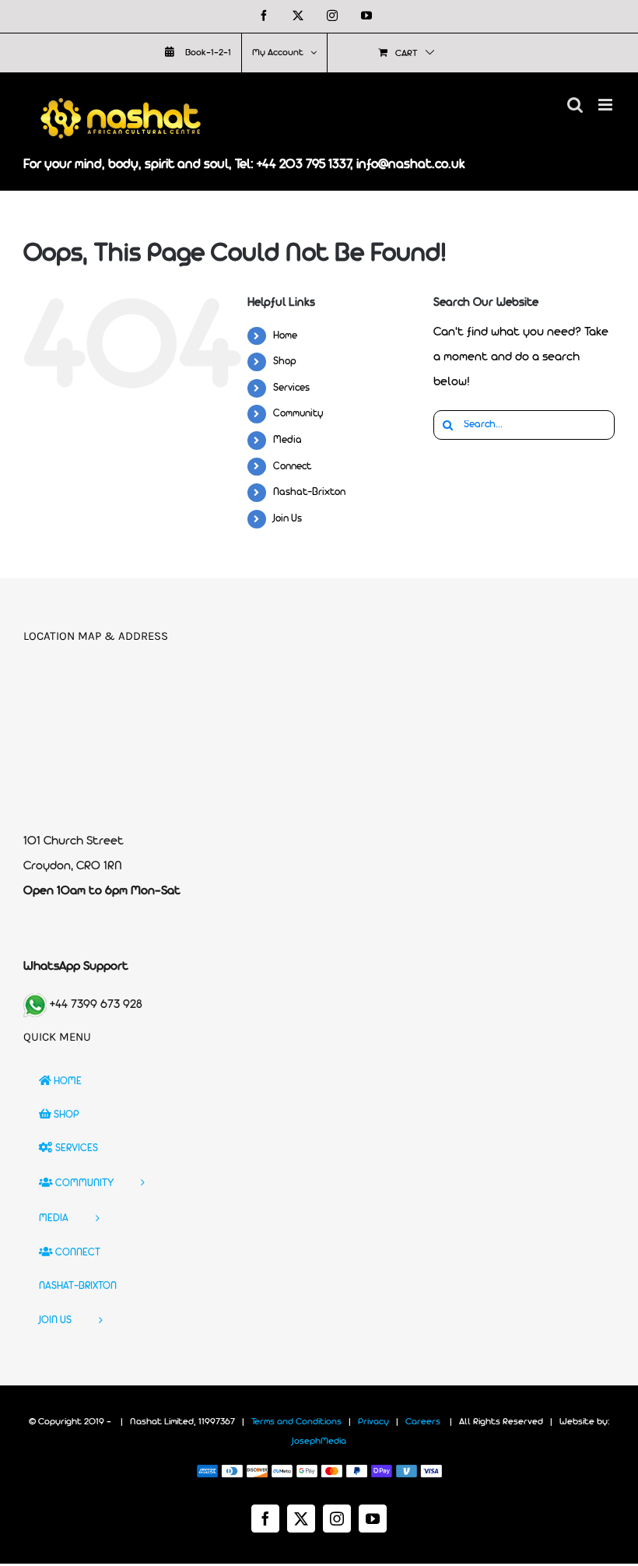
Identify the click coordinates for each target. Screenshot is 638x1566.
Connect (292, 466)
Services (291, 388)
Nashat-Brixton (309, 492)
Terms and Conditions (296, 1422)
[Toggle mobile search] (575, 105)
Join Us (287, 518)
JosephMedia (319, 1441)
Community (298, 413)
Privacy (373, 1422)
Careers (422, 1422)
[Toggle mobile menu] (606, 105)
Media (287, 440)
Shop (284, 361)
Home (285, 336)
